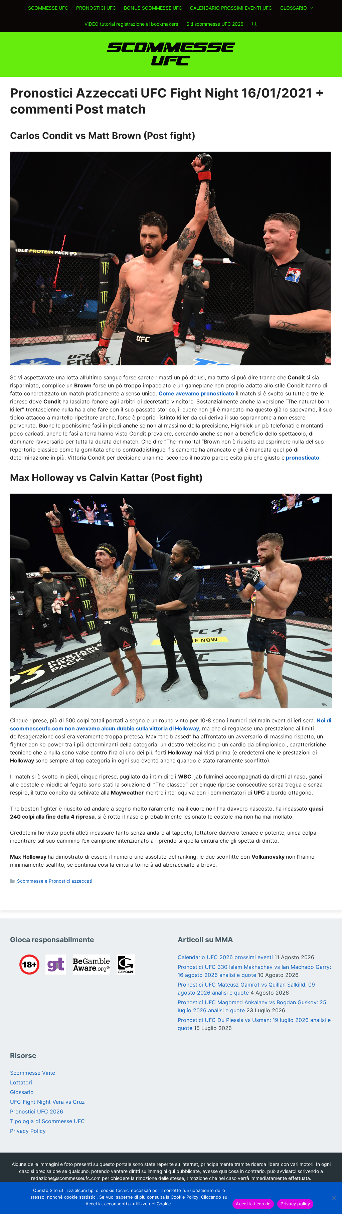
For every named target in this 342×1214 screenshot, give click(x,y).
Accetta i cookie (253, 1203)
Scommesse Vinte (32, 1072)
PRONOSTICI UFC (96, 8)
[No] (333, 1198)
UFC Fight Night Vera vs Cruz (47, 1101)
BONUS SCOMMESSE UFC (153, 8)
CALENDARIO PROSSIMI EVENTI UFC (231, 8)
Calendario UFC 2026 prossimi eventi (225, 957)
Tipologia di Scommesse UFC (47, 1121)
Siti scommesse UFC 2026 (214, 24)
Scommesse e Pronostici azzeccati (54, 881)
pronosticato (302, 457)
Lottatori (21, 1082)
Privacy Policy (28, 1131)
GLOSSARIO (293, 8)
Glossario (22, 1092)
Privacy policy (295, 1203)
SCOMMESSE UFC (48, 8)
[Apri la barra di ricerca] (254, 24)
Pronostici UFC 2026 (36, 1111)
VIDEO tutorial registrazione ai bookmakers (131, 24)
